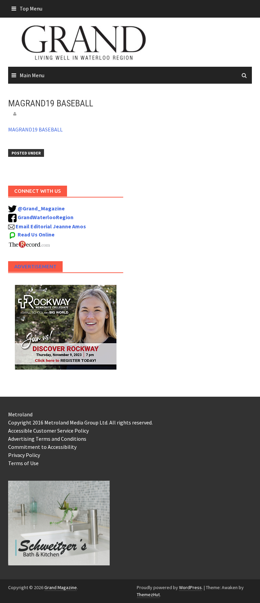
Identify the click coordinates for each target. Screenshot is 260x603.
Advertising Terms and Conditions (47, 438)
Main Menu (32, 75)
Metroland (20, 414)
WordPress (190, 587)
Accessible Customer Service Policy (48, 430)
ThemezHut (148, 594)
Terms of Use (23, 463)
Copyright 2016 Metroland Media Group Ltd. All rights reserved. (80, 422)
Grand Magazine (60, 587)
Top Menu (31, 8)
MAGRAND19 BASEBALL (35, 129)
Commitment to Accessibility (42, 446)
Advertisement (35, 266)
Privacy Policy (24, 455)
